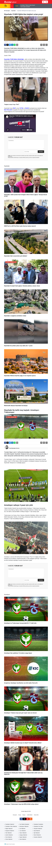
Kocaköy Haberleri (38, 837)
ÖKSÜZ (27, 108)
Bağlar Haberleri (8, 828)
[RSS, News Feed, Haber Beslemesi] (30, 819)
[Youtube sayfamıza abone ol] (27, 819)
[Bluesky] (10, 45)
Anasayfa (8, 10)
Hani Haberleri (8, 832)
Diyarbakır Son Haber (38, 826)
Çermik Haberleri (9, 835)
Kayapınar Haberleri (9, 830)
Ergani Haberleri (23, 837)
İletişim (24, 814)
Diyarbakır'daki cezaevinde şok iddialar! (27, 6)
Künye (19, 814)
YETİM (21, 108)
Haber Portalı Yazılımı (10, 844)
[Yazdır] (17, 45)
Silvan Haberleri (8, 839)
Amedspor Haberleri (24, 826)
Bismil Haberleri (37, 835)
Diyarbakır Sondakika (38, 824)
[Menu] (43, 2)
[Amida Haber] (10, 1)
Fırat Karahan (12, 448)
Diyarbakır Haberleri (9, 824)
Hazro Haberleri (23, 832)
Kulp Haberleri (37, 830)
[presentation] (8, 6)
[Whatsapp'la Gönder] (15, 45)
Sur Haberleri (22, 828)
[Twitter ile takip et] (24, 819)
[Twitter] (7, 45)
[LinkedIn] (12, 45)
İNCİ (14, 108)
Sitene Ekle (36, 814)
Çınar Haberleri (23, 839)
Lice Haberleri (23, 830)
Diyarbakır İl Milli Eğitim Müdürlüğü (14, 59)
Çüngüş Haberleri (23, 835)
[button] (41, 45)
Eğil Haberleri (37, 832)
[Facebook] (5, 45)
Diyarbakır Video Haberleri (11, 826)
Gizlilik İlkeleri (29, 814)
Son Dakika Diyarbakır (24, 824)
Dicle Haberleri (8, 837)
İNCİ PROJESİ (8, 110)
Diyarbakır (13, 10)
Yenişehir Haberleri (38, 828)
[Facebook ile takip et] (21, 819)
